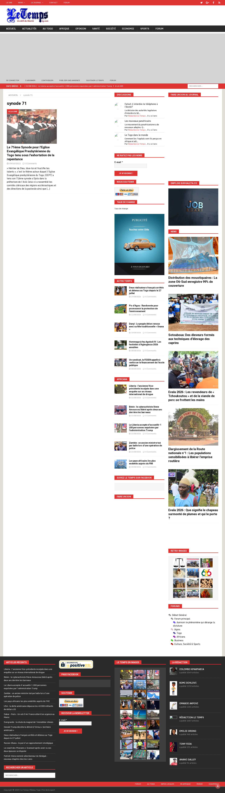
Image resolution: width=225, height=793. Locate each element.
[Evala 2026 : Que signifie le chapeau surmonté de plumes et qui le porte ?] (193, 488)
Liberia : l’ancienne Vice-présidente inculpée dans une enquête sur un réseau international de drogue (28, 670)
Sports (144, 28)
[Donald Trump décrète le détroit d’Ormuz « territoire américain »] (153, 694)
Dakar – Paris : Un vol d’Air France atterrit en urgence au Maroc (29, 715)
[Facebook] (213, 2)
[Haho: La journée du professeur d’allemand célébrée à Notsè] (193, 593)
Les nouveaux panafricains (138, 121)
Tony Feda (185, 744)
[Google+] (207, 2)
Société (111, 28)
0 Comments (31, 163)
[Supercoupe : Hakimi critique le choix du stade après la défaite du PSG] (140, 724)
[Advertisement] (112, 54)
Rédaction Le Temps (137, 115)
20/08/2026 (136, 467)
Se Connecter (12, 80)
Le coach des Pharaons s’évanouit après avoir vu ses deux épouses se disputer (27, 749)
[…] (48, 188)
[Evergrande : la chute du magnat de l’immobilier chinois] (140, 694)
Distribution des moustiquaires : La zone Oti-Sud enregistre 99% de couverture (192, 281)
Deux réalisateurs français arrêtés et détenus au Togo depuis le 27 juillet (146, 290)
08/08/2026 (136, 350)
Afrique (64, 28)
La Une (9, 2)
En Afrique (185, 784)
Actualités (29, 28)
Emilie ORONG (187, 731)
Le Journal (36, 2)
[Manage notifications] (217, 786)
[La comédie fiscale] (179, 593)
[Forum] (219, 2)
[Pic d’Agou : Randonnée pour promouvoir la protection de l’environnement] (120, 308)
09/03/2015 (15, 163)
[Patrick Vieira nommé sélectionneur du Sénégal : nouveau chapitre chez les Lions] (126, 714)
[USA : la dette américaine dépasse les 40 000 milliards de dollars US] (153, 684)
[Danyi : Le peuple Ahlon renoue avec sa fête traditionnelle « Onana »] (120, 327)
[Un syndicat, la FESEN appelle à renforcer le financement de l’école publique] (120, 363)
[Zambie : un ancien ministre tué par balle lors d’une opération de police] (120, 446)
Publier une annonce (69, 80)
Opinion (80, 28)
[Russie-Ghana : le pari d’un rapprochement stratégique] (140, 704)
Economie (128, 28)
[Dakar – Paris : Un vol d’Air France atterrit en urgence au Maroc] (126, 694)
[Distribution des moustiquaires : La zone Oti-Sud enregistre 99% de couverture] (193, 255)
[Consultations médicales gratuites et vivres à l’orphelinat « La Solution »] (193, 562)
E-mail (118, 162)
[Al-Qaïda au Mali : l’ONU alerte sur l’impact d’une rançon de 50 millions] (140, 734)
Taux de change (121, 208)
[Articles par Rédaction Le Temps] (173, 721)
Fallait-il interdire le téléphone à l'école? (141, 105)
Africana (122, 379)
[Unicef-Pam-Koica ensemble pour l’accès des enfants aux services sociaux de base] (193, 573)
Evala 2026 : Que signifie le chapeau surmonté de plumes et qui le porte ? (193, 514)
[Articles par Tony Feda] (173, 750)
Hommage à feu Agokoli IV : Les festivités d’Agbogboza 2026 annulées (145, 345)
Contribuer (47, 80)
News (20, 2)
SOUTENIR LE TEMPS (95, 80)
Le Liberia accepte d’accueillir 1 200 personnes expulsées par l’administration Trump (145, 428)
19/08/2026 (136, 296)
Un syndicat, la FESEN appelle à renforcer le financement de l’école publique (146, 363)
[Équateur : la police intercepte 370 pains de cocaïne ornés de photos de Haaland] (140, 754)
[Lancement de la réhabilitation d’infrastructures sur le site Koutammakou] (179, 583)
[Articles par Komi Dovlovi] (173, 693)
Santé (96, 28)
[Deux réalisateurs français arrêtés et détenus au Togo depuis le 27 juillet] (120, 290)
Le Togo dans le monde (136, 135)
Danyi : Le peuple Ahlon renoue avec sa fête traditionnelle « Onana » (146, 327)
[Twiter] (201, 2)
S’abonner (30, 80)
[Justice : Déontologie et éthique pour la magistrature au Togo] (179, 562)
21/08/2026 (136, 397)
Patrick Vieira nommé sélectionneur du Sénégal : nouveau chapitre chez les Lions (25, 757)
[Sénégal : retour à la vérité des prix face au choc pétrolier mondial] (126, 744)
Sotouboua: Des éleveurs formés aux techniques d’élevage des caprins (191, 339)
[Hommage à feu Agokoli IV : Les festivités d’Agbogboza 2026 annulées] (120, 345)
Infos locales (167, 784)
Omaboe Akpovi (188, 703)
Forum (67, 2)
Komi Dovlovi (188, 683)
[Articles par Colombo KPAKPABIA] (173, 673)
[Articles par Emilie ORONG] (173, 733)
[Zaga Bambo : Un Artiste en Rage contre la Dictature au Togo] (206, 593)
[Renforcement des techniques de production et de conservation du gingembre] (206, 583)
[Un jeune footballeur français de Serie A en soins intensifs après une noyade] (126, 724)
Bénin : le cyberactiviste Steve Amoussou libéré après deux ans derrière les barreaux (145, 410)
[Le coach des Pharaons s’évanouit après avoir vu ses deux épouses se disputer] (153, 704)
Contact (53, 2)
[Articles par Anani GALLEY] (173, 763)
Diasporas (214, 784)
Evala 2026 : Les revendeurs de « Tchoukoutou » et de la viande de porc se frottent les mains (191, 396)
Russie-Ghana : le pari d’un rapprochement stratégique (28, 743)
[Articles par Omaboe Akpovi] (173, 708)
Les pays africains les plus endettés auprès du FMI (27, 701)
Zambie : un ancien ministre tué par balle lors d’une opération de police (145, 446)
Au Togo (48, 28)
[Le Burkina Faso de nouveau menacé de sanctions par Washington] (153, 734)
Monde (200, 784)
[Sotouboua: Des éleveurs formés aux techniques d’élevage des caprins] (193, 312)
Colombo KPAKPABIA (191, 669)
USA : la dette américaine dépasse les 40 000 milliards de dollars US (28, 707)
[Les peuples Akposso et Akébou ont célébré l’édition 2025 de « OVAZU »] (179, 573)
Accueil (11, 28)
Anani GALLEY (187, 759)
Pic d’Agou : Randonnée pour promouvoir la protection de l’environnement (143, 308)
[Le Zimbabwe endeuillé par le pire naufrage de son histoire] (126, 734)
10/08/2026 (136, 332)
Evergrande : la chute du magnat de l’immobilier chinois (28, 722)
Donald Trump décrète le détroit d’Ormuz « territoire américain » (27, 728)
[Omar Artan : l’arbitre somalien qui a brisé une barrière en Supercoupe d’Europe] (140, 744)
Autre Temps (124, 281)
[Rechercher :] (203, 86)
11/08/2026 (136, 314)
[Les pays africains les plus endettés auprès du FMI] (120, 464)
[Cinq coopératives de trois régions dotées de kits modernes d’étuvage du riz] (193, 583)
